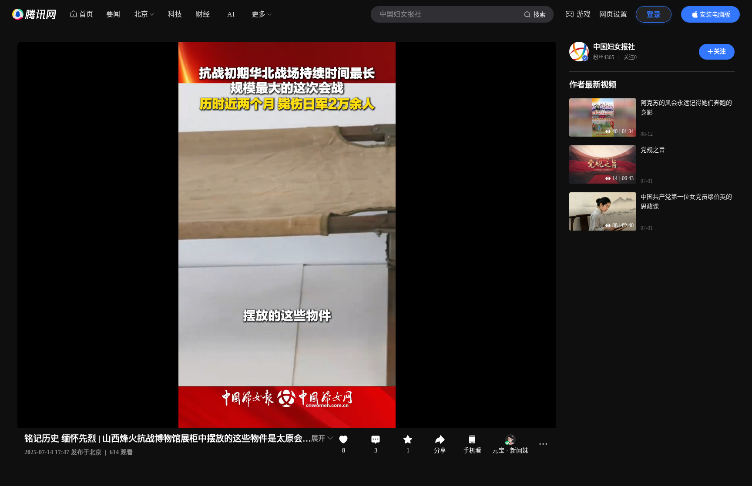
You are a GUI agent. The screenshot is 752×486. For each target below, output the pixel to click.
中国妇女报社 (614, 46)
